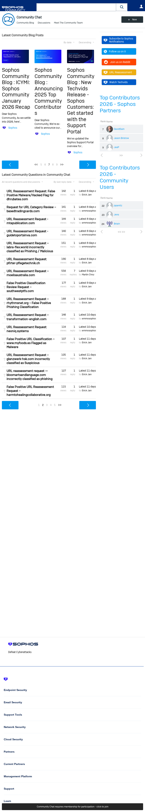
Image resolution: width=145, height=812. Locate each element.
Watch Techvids (118, 82)
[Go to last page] (121, 155)
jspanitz (118, 205)
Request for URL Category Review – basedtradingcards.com (31, 209)
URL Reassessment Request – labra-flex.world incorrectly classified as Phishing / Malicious (30, 247)
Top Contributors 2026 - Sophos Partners (120, 104)
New (134, 19)
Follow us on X (117, 51)
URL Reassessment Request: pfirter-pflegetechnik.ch (27, 261)
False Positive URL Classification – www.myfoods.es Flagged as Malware (31, 343)
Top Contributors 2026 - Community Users (120, 177)
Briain (117, 223)
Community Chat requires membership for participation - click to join (72, 806)
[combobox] (76, 7)
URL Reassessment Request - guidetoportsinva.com (27, 233)
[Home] (18, 8)
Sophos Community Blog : (15, 76)
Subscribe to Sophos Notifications (121, 40)
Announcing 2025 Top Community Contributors (49, 101)
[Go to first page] (119, 232)
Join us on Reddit (120, 62)
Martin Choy (88, 274)
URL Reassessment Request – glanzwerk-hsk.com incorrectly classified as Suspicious (28, 359)
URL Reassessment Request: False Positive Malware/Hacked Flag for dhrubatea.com (31, 195)
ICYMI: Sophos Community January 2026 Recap (16, 94)
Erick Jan (87, 194)
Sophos (12, 127)
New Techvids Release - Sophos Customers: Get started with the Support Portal (80, 107)
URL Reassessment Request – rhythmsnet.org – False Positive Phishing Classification (29, 303)
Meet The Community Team (68, 22)
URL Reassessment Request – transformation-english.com (28, 317)
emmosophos (89, 210)
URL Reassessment (120, 72)
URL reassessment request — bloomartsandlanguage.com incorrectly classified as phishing (29, 375)
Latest (87, 191)
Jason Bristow (121, 138)
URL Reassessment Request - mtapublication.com (27, 221)
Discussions (44, 22)
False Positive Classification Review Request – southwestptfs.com (26, 287)
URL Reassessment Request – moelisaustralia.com (28, 273)
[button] (121, 7)
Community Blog (25, 22)
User (141, 6)
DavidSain (119, 129)
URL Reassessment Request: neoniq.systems (27, 329)
